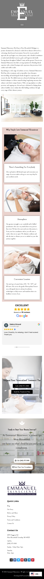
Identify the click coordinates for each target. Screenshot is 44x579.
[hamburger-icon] (22, 24)
